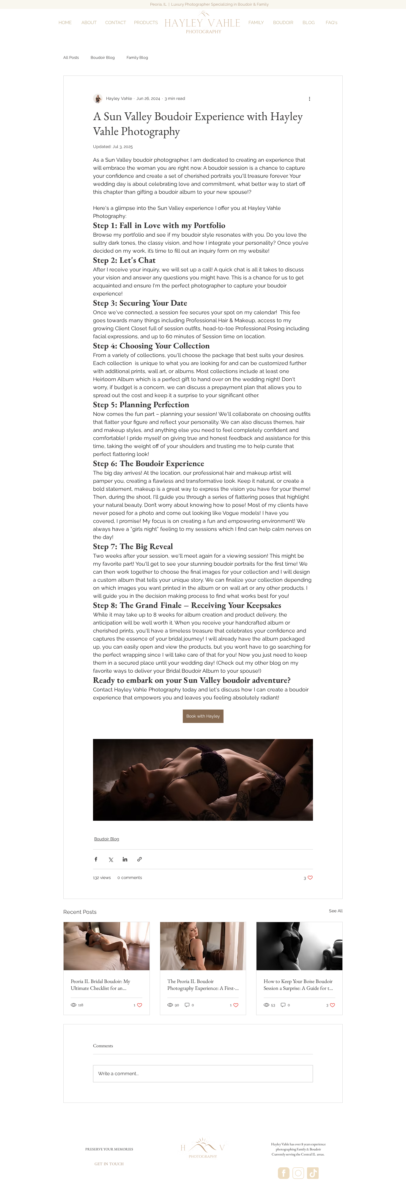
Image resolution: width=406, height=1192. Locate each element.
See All (336, 910)
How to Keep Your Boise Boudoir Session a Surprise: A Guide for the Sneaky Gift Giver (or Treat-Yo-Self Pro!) (299, 984)
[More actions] (309, 98)
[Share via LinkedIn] (125, 859)
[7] (283, 1173)
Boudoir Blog (103, 57)
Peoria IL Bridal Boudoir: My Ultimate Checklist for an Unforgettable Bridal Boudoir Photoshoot (101, 984)
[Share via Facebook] (96, 859)
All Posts (71, 57)
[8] (313, 1173)
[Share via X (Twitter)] (110, 859)
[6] (298, 1173)
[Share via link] (139, 859)
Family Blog (137, 57)
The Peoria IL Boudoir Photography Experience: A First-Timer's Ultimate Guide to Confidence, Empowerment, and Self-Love (201, 984)
